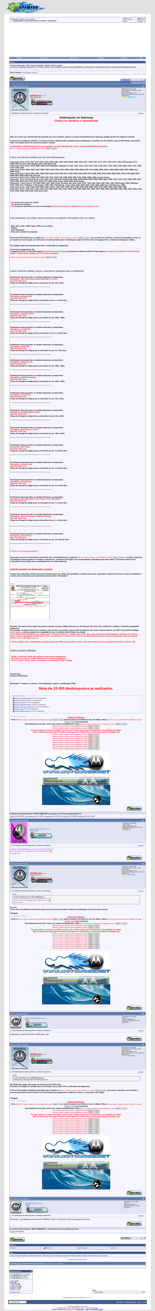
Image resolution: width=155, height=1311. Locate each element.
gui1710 (12, 1231)
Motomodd (15, 19)
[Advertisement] (77, 40)
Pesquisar (101, 58)
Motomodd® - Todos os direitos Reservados (90, 1309)
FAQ (140, 58)
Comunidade (44, 58)
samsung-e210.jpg (20, 702)
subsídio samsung (93, 1255)
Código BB (13, 1281)
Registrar (19, 58)
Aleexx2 (13, 816)
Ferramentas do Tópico (138, 82)
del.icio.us (49, 1248)
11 (136, 80)
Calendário (124, 58)
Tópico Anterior (73, 1259)
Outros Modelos (30, 19)
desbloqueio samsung (48, 1255)
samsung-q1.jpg (19, 709)
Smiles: (12, 1282)
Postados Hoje (74, 58)
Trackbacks (13, 1286)
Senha (124, 21)
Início (144, 1302)
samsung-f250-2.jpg (20, 700)
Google (115, 1248)
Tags (11, 1253)
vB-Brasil (95, 1308)
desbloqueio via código (61, 1255)
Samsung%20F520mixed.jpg (23, 704)
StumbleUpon (83, 1248)
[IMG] (15, 1283)
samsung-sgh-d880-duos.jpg (23, 698)
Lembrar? (142, 19)
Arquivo (139, 1302)
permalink (140, 113)
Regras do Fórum (15, 1292)
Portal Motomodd (130, 1302)
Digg (13, 1248)
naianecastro (48, 816)
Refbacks (13, 1289)
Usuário (125, 18)
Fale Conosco (120, 1302)
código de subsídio (15, 1255)
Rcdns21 (65, 816)
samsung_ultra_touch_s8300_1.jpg (24, 706)
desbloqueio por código (34, 1255)
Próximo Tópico (82, 1259)
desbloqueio (24, 1255)
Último (142, 80)
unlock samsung (102, 1255)
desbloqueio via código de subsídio (77, 1255)
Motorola (22, 19)
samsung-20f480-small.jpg (22, 711)
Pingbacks (13, 1287)
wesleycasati (82, 816)
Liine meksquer (30, 816)
